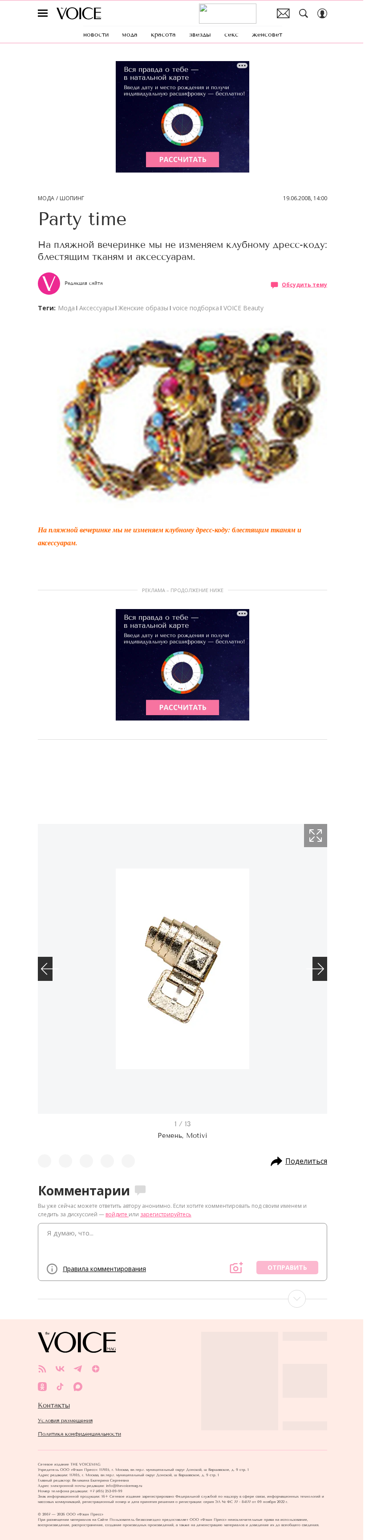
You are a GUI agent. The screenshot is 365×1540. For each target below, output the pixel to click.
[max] (77, 1386)
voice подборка (196, 308)
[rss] (42, 1368)
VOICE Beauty (243, 308)
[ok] (42, 1386)
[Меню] (43, 13)
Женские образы (143, 308)
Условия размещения (65, 1420)
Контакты (54, 1405)
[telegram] (77, 1368)
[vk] (60, 1368)
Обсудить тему (304, 284)
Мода (46, 198)
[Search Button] (303, 13)
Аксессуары (96, 308)
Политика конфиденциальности (79, 1434)
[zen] (95, 1368)
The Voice (79, 13)
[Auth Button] (322, 13)
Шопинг (72, 198)
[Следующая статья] (182, 1299)
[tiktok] (60, 1386)
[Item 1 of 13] (182, 969)
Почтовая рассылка (283, 13)
